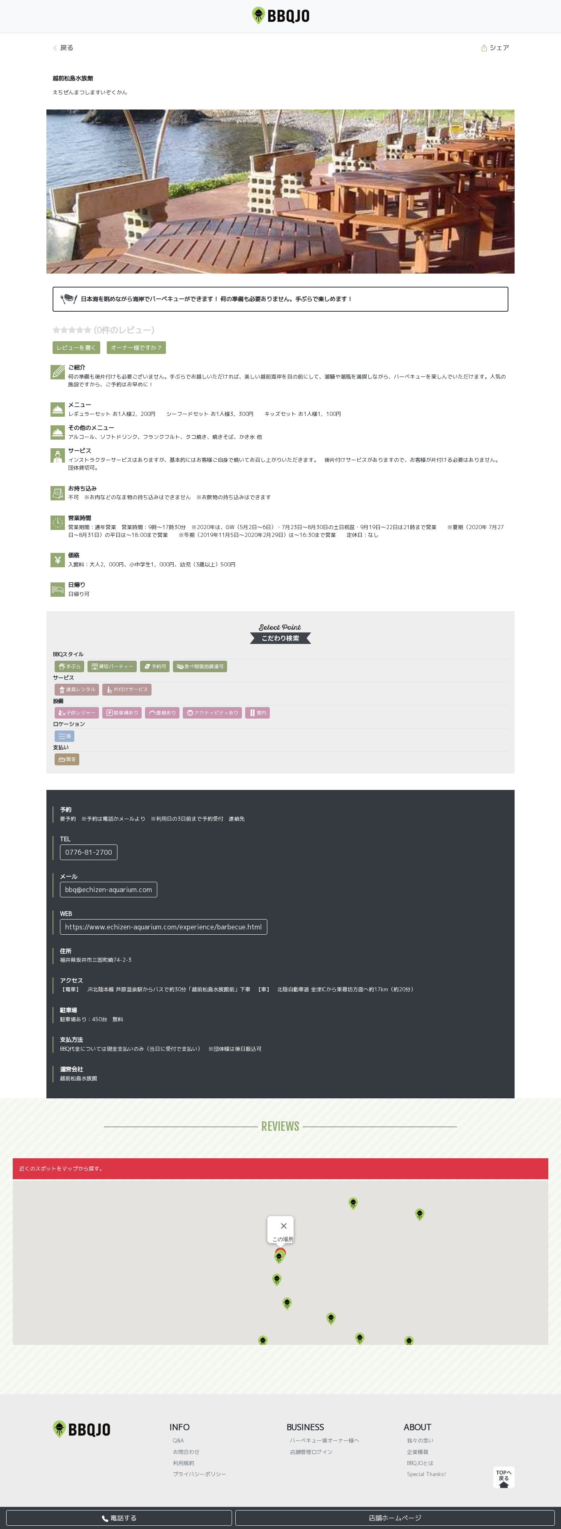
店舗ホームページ (395, 1517)
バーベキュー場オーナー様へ (324, 1440)
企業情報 (417, 1452)
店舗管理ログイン (311, 1452)
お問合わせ (186, 1452)
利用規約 (183, 1463)
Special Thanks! (426, 1474)
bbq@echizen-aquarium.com (108, 889)
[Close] (284, 1226)
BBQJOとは (420, 1463)
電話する (122, 1517)
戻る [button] (66, 47)
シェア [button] (498, 47)
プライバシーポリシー (199, 1474)
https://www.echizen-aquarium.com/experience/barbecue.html (163, 926)
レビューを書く (76, 347)
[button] (353, 1203)
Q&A (178, 1440)
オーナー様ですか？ (136, 347)
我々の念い (420, 1440)
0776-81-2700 (88, 852)
